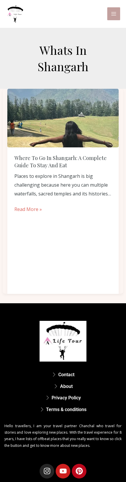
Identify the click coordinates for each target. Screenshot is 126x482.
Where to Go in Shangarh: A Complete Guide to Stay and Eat (60, 161)
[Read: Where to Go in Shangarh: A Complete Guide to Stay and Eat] (63, 118)
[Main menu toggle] (113, 13)
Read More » (28, 208)
